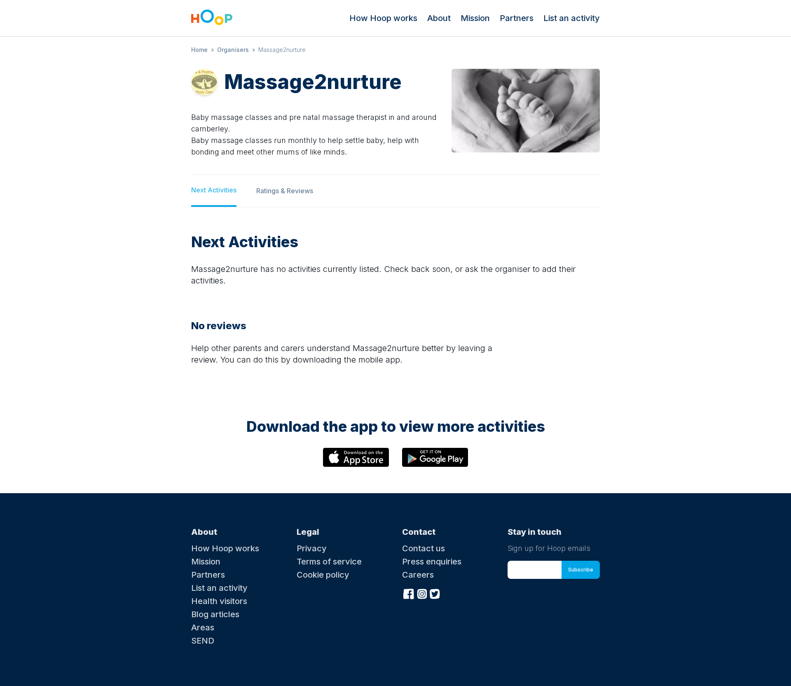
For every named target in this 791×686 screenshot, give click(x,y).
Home (199, 49)
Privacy (312, 548)
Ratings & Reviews (284, 191)
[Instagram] (421, 593)
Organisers (233, 49)
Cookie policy (323, 575)
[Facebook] (408, 593)
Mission (475, 18)
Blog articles (215, 614)
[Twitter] (435, 593)
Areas (202, 627)
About (439, 18)
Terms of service (329, 562)
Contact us (423, 548)
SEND (202, 641)
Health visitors (219, 601)
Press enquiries (431, 562)
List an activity (571, 18)
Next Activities (213, 190)
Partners (517, 18)
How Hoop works (383, 18)
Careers (418, 575)
